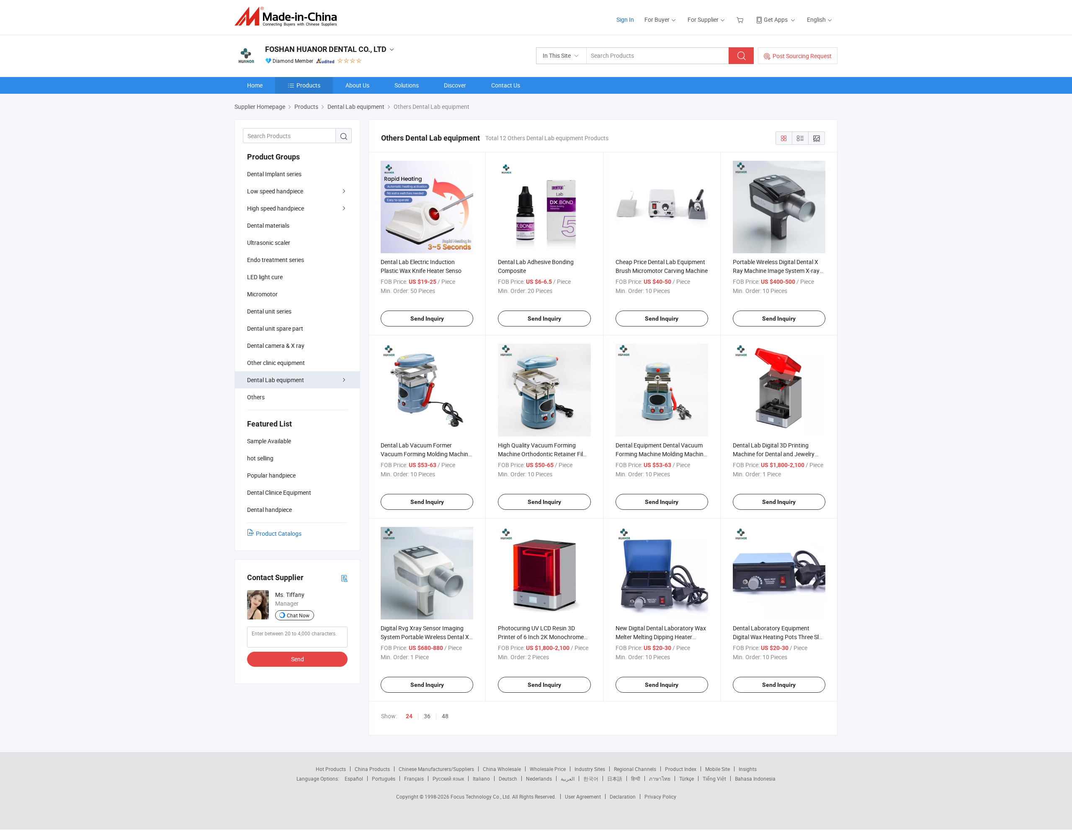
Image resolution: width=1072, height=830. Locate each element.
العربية (568, 778)
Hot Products (331, 769)
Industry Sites (590, 769)
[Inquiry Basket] (741, 19)
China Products (372, 769)
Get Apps (776, 19)
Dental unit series (269, 311)
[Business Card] (344, 577)
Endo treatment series (275, 260)
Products (308, 85)
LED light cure (265, 277)
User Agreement (583, 796)
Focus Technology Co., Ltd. (481, 796)
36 (427, 716)
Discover (455, 85)
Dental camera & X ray (275, 345)
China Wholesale (502, 769)
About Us (357, 85)
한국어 (590, 778)
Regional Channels (635, 769)
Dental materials (268, 225)
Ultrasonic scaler (268, 243)
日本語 (614, 778)
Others (256, 397)
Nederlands (539, 778)
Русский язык (448, 778)
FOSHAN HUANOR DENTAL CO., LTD (326, 49)
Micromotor (262, 294)
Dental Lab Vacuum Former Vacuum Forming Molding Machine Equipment (426, 454)
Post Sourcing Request (802, 56)
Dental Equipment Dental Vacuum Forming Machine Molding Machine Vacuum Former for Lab (661, 454)
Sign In (625, 19)
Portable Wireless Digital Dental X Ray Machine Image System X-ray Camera (776, 270)
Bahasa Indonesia (755, 778)
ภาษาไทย (659, 778)
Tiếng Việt (714, 778)
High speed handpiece (275, 208)
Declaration (623, 796)
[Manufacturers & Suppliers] (288, 16)
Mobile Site (717, 769)
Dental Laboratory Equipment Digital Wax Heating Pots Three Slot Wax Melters (778, 637)
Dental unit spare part (275, 328)
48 (445, 716)
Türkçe (686, 778)
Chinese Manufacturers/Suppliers (436, 769)
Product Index (680, 769)
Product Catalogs (279, 533)
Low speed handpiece (275, 191)
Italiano (481, 778)
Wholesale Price (548, 769)
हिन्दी (635, 778)
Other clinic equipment (276, 363)
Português (383, 778)
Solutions (406, 85)
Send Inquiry (427, 318)
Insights (748, 769)
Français (414, 778)
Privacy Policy (660, 796)
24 (409, 716)
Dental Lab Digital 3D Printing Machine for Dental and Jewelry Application (773, 454)
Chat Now (298, 615)
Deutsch (508, 778)
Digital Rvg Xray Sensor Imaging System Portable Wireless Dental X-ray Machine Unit (426, 637)
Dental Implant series (274, 174)
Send (297, 659)
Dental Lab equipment (275, 380)
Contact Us (505, 85)
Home (255, 85)
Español (354, 778)
